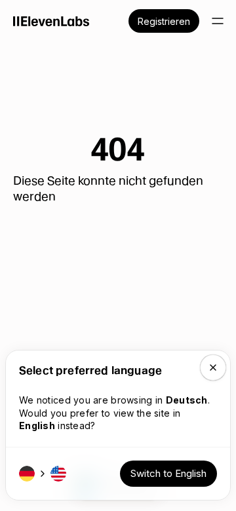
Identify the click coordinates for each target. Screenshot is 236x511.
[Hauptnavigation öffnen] (217, 21)
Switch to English (168, 473)
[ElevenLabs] (51, 21)
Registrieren (164, 21)
